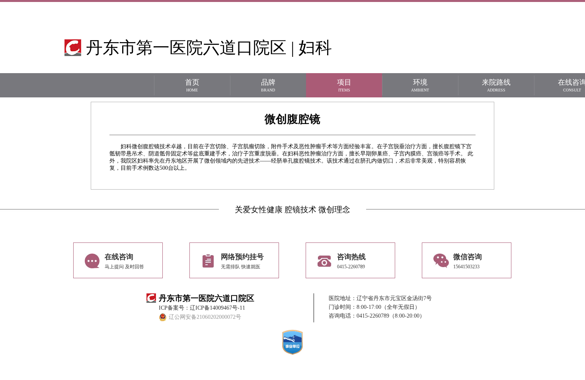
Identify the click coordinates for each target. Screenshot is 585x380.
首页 (192, 85)
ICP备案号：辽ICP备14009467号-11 (202, 308)
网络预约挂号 (242, 261)
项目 (344, 85)
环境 (420, 85)
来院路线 (496, 85)
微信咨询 (467, 261)
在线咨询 (124, 261)
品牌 (268, 85)
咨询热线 (351, 261)
